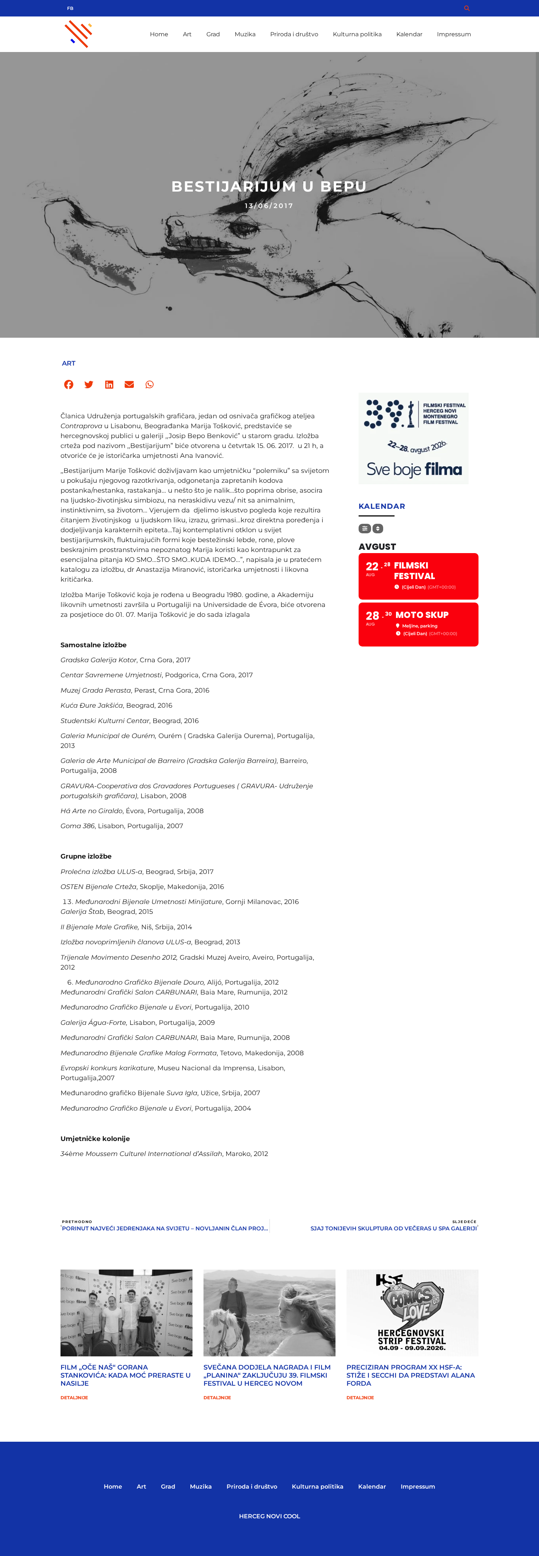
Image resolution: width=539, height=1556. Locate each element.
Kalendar (409, 34)
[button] (68, 385)
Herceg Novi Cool (269, 1516)
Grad (213, 34)
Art (187, 34)
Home (159, 34)
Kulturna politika (357, 34)
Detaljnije (74, 1397)
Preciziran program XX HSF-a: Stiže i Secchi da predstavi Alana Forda (410, 1375)
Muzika (245, 34)
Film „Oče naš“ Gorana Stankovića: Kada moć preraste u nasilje (125, 1375)
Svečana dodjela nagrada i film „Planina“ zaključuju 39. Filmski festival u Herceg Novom (267, 1375)
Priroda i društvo (294, 34)
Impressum (454, 34)
